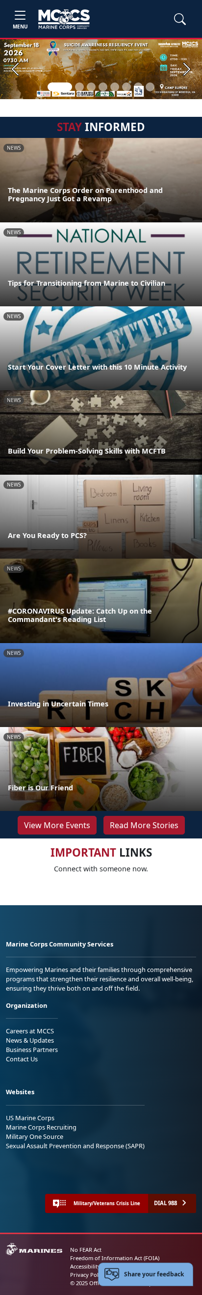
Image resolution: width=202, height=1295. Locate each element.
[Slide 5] (114, 86)
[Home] (64, 19)
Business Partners (32, 1049)
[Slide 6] (126, 86)
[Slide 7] (138, 86)
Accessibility (85, 1266)
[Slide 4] (103, 86)
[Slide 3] (91, 86)
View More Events (57, 825)
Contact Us (22, 1058)
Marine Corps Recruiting (41, 1127)
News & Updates (30, 1040)
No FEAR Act (85, 1249)
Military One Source (34, 1136)
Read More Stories (144, 825)
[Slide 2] (79, 86)
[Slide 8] (150, 86)
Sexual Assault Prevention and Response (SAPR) (75, 1145)
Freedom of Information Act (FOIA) (114, 1258)
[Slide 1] (60, 86)
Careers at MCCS (30, 1030)
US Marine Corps (30, 1117)
